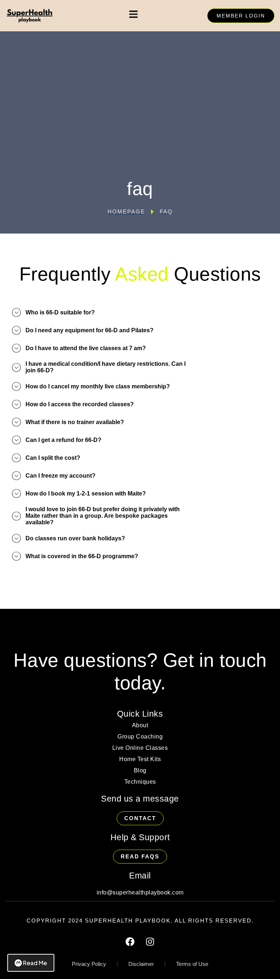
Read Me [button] (35, 963)
